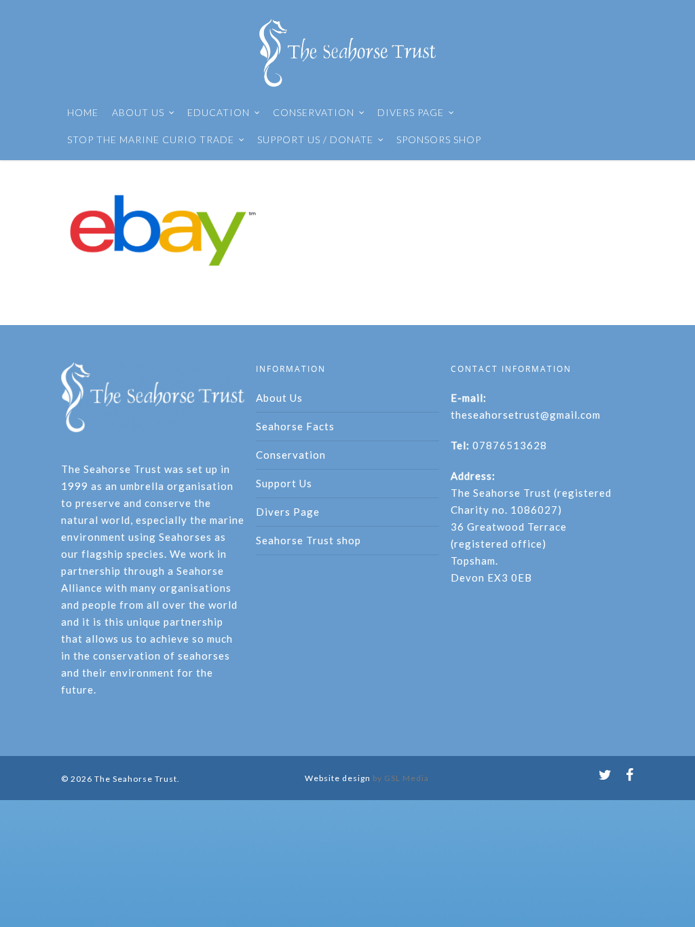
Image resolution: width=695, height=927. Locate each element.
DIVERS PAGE (410, 112)
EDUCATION (218, 112)
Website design (338, 778)
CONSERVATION (313, 112)
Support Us (284, 483)
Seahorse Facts (295, 426)
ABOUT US (138, 112)
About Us (279, 398)
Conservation (291, 455)
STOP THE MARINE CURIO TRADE (150, 139)
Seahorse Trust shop (308, 540)
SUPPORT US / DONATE (315, 139)
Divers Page (288, 512)
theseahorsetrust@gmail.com (526, 415)
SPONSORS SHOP (438, 139)
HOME (82, 112)
